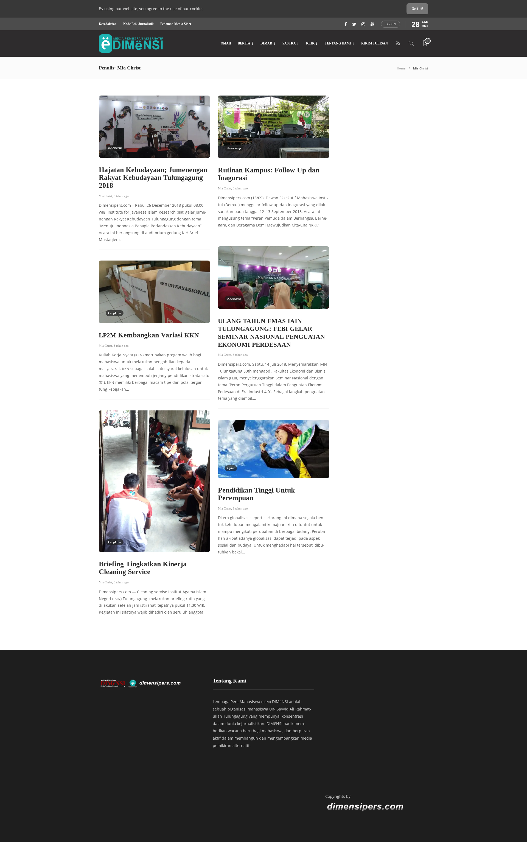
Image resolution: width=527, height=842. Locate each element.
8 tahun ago (121, 196)
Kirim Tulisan (374, 43)
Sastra (289, 43)
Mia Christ (105, 196)
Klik (310, 43)
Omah (226, 43)
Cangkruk (114, 313)
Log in (390, 24)
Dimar (266, 43)
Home (401, 68)
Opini (230, 468)
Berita (244, 43)
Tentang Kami (338, 43)
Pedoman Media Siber (175, 24)
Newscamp (115, 147)
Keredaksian (108, 24)
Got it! (417, 8)
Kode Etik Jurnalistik (138, 24)
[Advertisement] (376, 730)
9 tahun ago (240, 508)
